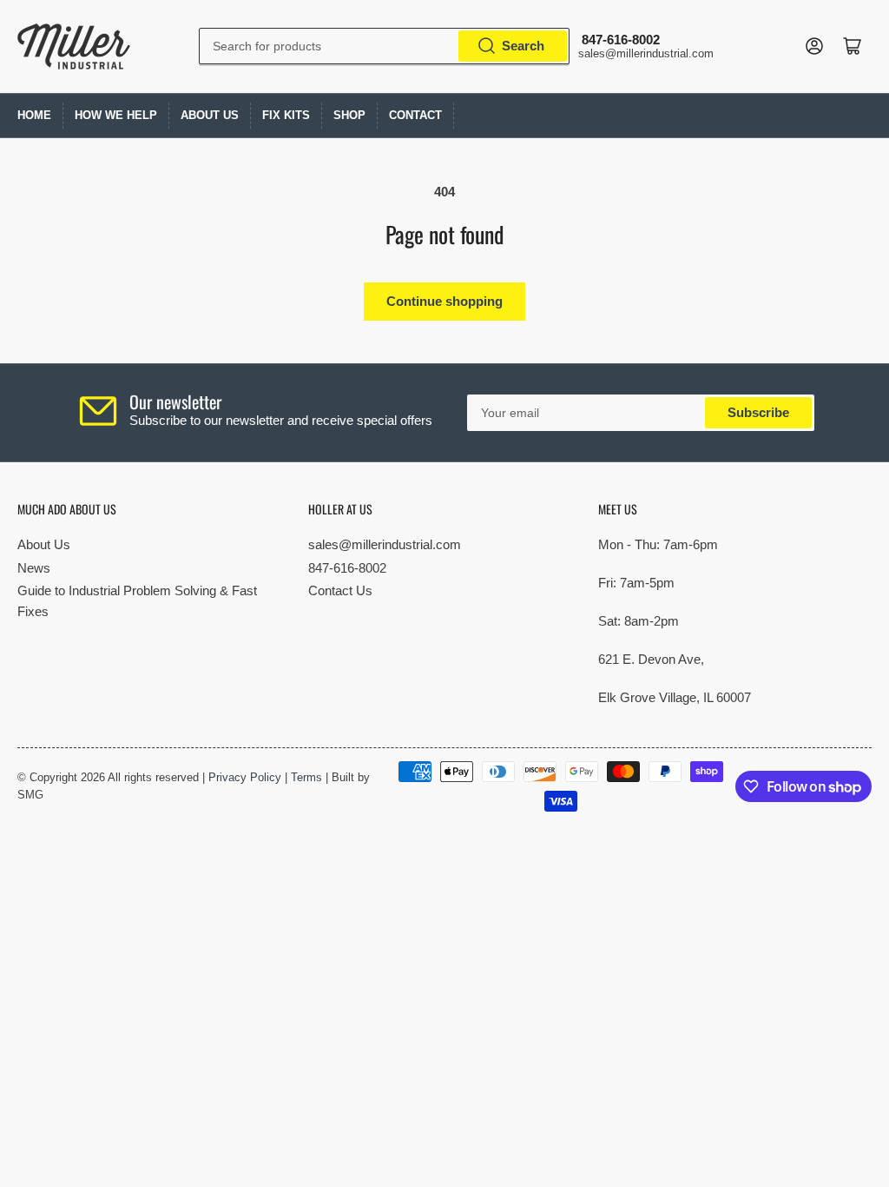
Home (34, 115)
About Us (210, 115)
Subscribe (758, 412)
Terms (306, 777)
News (33, 567)
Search (523, 45)
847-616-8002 (347, 567)
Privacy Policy (244, 777)
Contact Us (340, 590)
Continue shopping (444, 301)
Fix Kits (286, 115)
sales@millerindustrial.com (384, 544)
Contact (415, 115)
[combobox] (384, 46)
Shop (349, 115)
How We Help (116, 115)
